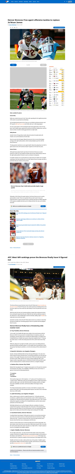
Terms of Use (50, 466)
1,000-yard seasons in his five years (30, 435)
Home (11, 247)
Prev (13, 65)
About (11, 463)
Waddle (43, 315)
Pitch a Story (24, 466)
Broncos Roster (17, 455)
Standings (26, 1)
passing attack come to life (19, 443)
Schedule (21, 1)
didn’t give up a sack (20, 124)
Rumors (16, 1)
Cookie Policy (62, 466)
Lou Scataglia (12, 264)
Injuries (34, 1)
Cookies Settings (51, 468)
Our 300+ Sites (50, 463)
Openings (24, 463)
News (12, 1)
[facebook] (64, 1)
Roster (30, 1)
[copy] (17, 27)
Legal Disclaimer (13, 468)
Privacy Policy (40, 466)
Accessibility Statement (27, 468)
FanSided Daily (13, 466)
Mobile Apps (62, 463)
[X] (66, 1)
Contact (38, 463)
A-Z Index (39, 468)
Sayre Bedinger (12, 24)
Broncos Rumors (17, 247)
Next (43, 65)
